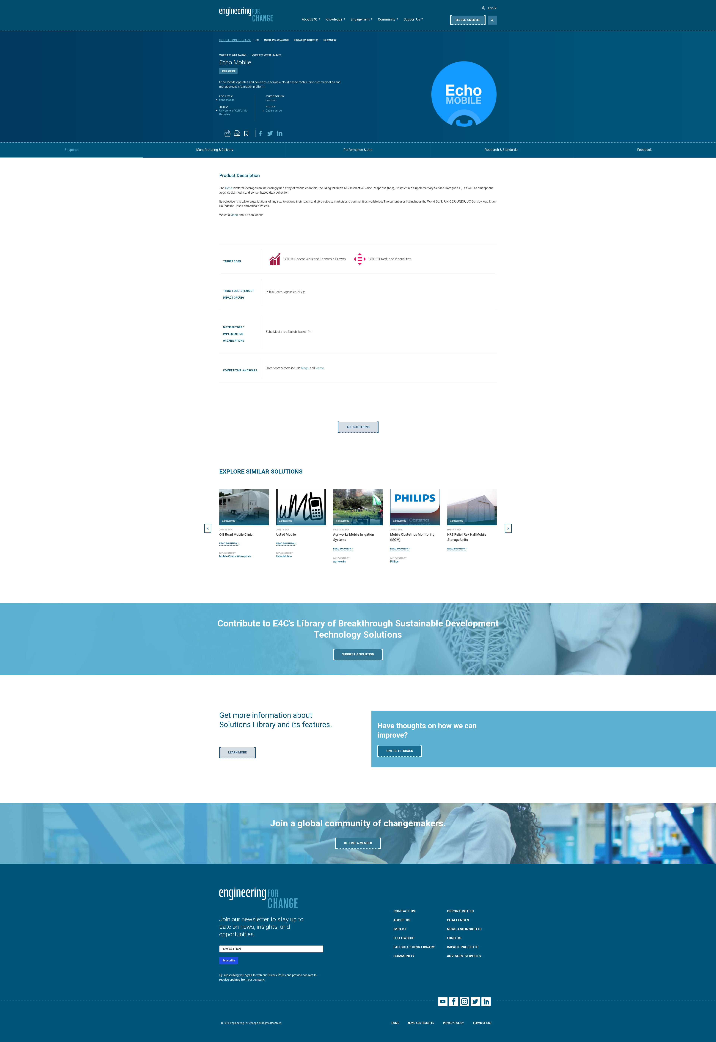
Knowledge (334, 19)
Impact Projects (463, 947)
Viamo (319, 368)
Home (395, 1022)
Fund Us (454, 938)
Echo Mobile (226, 99)
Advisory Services (464, 956)
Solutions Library (235, 40)
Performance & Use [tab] (357, 150)
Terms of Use (482, 1022)
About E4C (309, 19)
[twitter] (270, 133)
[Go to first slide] (508, 528)
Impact (399, 929)
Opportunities (460, 911)
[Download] (227, 133)
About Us (402, 920)
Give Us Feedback (399, 751)
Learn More (237, 752)
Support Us (412, 19)
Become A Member (468, 19)
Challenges (458, 920)
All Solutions (358, 427)
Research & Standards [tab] (501, 150)
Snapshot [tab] (72, 150)
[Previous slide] (207, 528)
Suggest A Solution (358, 654)
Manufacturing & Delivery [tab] (214, 150)
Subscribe (228, 960)
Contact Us (404, 911)
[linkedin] (279, 133)
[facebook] (260, 133)
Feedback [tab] (644, 150)
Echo (228, 188)
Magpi (305, 368)
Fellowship (403, 938)
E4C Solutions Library (414, 947)
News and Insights (464, 929)
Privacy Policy (453, 1022)
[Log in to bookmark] (246, 133)
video (234, 215)
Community (386, 19)
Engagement (360, 19)
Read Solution (228, 548)
